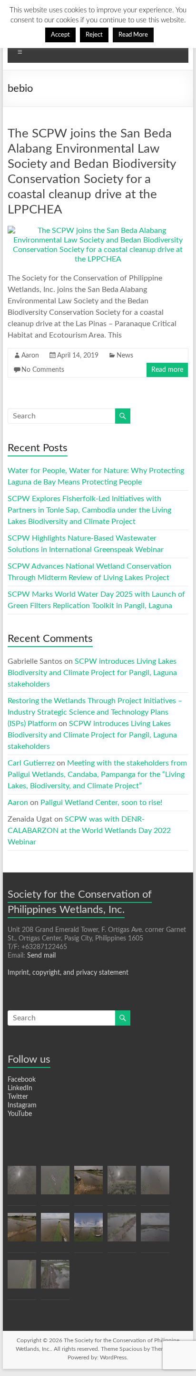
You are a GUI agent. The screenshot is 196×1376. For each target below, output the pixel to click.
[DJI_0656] (22, 1278)
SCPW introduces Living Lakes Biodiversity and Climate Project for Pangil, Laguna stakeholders (92, 673)
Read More (133, 35)
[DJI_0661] (88, 1184)
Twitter (18, 1097)
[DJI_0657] (88, 1231)
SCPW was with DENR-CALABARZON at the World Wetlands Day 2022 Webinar (89, 830)
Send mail (41, 955)
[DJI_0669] (55, 1278)
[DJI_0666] (155, 1231)
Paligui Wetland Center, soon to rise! (101, 802)
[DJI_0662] (22, 1231)
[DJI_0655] (55, 1184)
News (125, 355)
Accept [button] (60, 35)
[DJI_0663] (122, 1231)
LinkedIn (20, 1088)
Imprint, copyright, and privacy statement (68, 972)
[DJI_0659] (122, 1184)
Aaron (30, 355)
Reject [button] (94, 35)
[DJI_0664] (155, 1184)
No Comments (42, 370)
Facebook (22, 1079)
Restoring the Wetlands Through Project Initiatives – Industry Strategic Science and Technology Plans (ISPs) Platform (95, 712)
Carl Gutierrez (31, 763)
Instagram (22, 1105)
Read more (167, 370)
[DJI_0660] (22, 1184)
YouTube (20, 1114)
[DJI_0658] (55, 1231)
